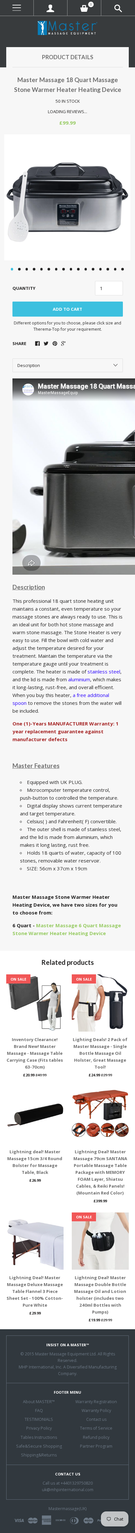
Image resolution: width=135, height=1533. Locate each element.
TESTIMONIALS (39, 1419)
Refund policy (96, 1437)
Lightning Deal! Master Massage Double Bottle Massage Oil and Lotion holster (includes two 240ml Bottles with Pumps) (100, 1295)
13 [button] (100, 269)
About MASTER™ (39, 1401)
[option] (67, 197)
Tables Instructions (39, 1437)
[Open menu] (16, 8)
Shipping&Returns (39, 1455)
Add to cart (67, 309)
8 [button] (63, 269)
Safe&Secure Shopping (39, 1446)
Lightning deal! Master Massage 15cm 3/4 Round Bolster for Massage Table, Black (34, 1162)
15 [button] (115, 269)
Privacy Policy (39, 1428)
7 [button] (56, 269)
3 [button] (27, 269)
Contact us (96, 1419)
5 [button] (41, 269)
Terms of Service (96, 1428)
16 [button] (122, 269)
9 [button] (71, 269)
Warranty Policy (96, 1410)
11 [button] (86, 269)
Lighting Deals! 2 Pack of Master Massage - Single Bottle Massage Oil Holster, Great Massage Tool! (100, 1053)
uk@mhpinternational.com (67, 1489)
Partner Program (96, 1446)
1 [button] (12, 269)
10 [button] (78, 269)
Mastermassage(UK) (67, 1508)
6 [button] (49, 269)
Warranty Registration (96, 1401)
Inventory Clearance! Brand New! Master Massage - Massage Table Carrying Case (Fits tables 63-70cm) (35, 1053)
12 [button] (93, 269)
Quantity (23, 288)
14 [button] (107, 269)
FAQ (39, 1410)
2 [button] (19, 269)
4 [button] (34, 269)
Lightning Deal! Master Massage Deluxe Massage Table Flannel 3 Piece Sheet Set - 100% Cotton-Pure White (35, 1291)
